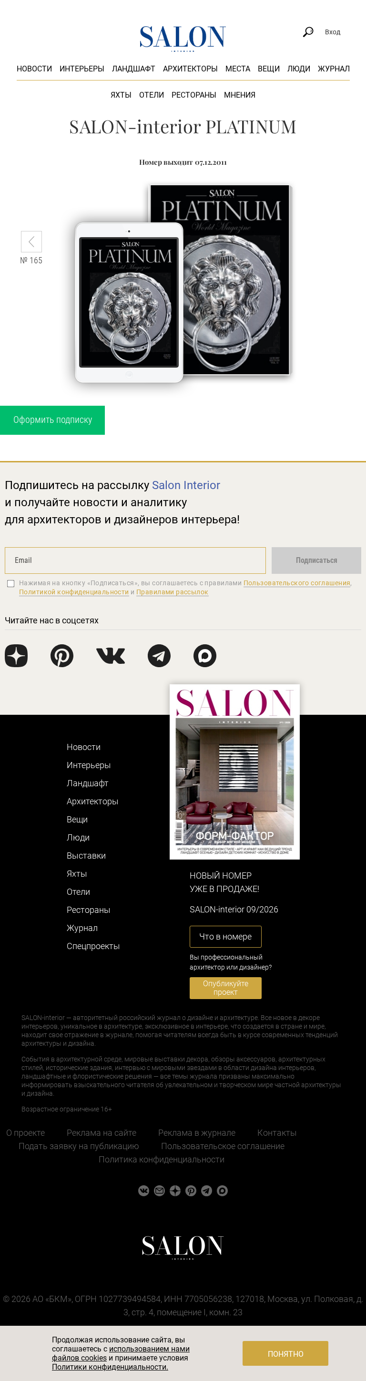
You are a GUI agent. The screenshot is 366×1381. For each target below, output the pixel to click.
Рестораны (194, 95)
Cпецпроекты (93, 946)
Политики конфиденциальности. (110, 1366)
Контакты (277, 1133)
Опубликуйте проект (225, 988)
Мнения (239, 95)
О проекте (25, 1133)
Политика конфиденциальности (161, 1159)
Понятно (286, 1354)
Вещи (269, 68)
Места (237, 68)
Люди (298, 68)
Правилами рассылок (172, 592)
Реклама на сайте (101, 1133)
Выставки (86, 856)
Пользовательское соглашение (223, 1146)
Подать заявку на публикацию (79, 1146)
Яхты (121, 95)
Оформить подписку (52, 419)
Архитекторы (190, 68)
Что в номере (225, 936)
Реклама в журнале (196, 1133)
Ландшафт (133, 68)
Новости (34, 68)
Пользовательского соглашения (297, 583)
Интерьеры (82, 68)
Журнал (334, 68)
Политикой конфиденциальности (74, 592)
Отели (151, 95)
